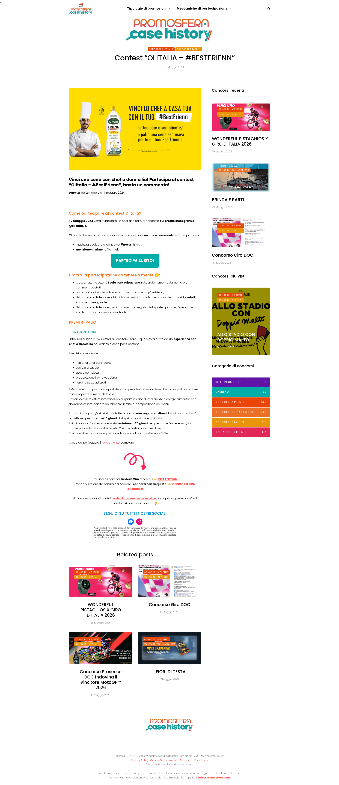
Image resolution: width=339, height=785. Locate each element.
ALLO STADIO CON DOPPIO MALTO (236, 337)
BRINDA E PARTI (228, 200)
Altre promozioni (241, 382)
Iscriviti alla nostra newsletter (134, 498)
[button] (135, 261)
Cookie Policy (158, 760)
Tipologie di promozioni (146, 8)
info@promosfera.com (214, 777)
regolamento (111, 443)
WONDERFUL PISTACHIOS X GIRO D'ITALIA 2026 (100, 610)
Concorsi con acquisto (159, 644)
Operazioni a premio (241, 432)
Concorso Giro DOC (169, 604)
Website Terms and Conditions (188, 760)
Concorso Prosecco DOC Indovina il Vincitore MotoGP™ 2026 (101, 679)
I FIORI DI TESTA (169, 672)
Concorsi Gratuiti (189, 49)
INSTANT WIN (167, 479)
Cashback (241, 392)
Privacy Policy (139, 760)
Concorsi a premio (161, 49)
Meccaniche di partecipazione (202, 8)
